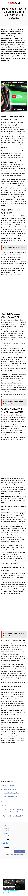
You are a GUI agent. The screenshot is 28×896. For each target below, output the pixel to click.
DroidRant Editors (15, 19)
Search (19, 851)
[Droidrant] (14, 3)
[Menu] (2, 3)
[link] (5, 881)
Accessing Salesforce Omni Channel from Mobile (8, 881)
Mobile (14, 23)
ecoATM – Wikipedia (9, 789)
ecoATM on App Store (10, 797)
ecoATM (4, 805)
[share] (13, 880)
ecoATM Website (8, 785)
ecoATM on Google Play (11, 793)
